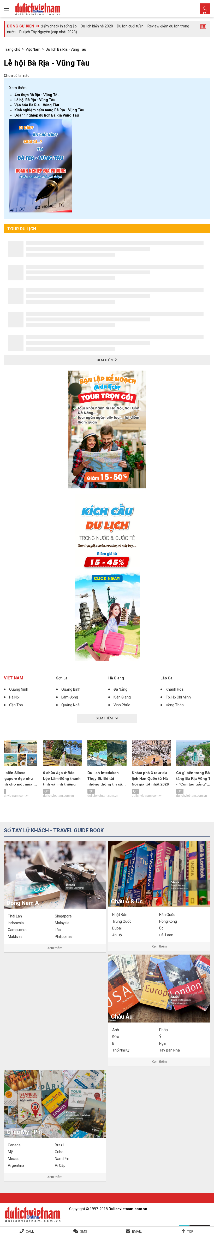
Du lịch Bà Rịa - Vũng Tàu (66, 49)
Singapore (63, 916)
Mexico (14, 1159)
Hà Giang (116, 678)
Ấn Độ (117, 935)
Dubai (117, 928)
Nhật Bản (119, 914)
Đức (115, 1037)
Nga (162, 1043)
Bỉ (113, 1043)
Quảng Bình (70, 689)
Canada (14, 1145)
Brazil (59, 1145)
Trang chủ (12, 49)
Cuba (59, 1152)
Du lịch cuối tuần (130, 26)
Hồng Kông (168, 921)
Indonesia (16, 923)
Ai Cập (60, 1165)
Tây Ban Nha (169, 1050)
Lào (58, 930)
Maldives (15, 936)
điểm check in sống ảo (59, 26)
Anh (115, 1030)
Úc (161, 928)
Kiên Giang (122, 697)
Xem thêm (54, 948)
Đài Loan (166, 935)
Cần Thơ (16, 705)
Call (30, 1231)
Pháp (163, 1030)
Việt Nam (33, 49)
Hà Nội (14, 697)
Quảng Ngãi (70, 705)
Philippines (64, 936)
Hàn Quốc (167, 914)
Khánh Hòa (174, 689)
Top (190, 1231)
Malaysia (62, 923)
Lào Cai (167, 678)
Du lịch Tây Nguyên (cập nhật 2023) (48, 32)
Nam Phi (62, 1159)
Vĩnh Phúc (122, 705)
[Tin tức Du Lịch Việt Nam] (32, 1213)
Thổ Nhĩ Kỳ (120, 1050)
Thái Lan (15, 916)
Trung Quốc (121, 921)
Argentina (16, 1165)
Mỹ (10, 1152)
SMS (83, 1231)
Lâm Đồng (69, 697)
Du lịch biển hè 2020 (97, 26)
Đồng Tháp (175, 705)
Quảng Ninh (18, 689)
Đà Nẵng (120, 689)
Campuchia (17, 930)
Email (137, 1231)
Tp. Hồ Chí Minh (178, 697)
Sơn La (62, 678)
